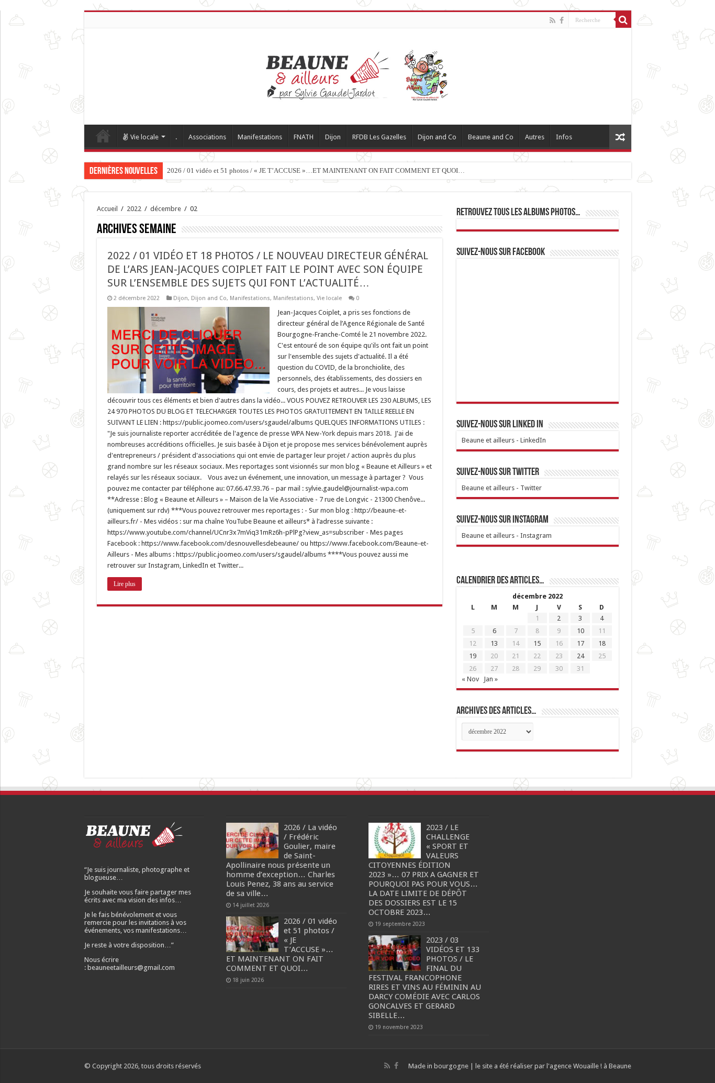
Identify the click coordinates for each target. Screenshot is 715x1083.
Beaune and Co (490, 137)
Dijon (333, 137)
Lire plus (125, 584)
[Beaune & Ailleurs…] (358, 74)
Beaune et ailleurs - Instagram (507, 535)
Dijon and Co (437, 137)
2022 (134, 209)
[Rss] (552, 20)
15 (537, 643)
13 (494, 643)
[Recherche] (623, 20)
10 (580, 631)
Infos (564, 137)
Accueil (103, 136)
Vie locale (144, 137)
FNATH (304, 137)
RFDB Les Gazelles (379, 137)
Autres (534, 137)
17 (580, 643)
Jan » (491, 679)
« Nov (470, 679)
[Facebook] (561, 20)
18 (602, 643)
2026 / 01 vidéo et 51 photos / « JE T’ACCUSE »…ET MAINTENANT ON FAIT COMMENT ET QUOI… (316, 170)
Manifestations (260, 137)
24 (580, 656)
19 (472, 656)
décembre (165, 209)
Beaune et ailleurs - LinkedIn (504, 440)
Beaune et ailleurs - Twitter (502, 488)
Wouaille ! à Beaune (602, 1066)
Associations (207, 137)
